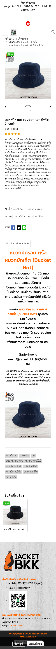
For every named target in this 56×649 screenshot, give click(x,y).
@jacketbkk (25, 359)
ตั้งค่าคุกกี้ (18, 643)
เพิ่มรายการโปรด (15, 209)
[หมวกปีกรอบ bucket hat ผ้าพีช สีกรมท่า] (28, 76)
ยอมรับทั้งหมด (35, 643)
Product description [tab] (17, 243)
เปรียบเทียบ (36, 209)
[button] (52, 32)
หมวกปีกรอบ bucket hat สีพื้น (29, 216)
